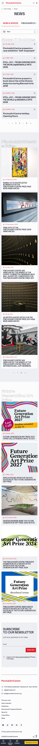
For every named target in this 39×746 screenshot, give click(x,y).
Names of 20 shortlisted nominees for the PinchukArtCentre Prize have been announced (17, 185)
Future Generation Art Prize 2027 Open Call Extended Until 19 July (19, 438)
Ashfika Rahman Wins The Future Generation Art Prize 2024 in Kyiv (19, 522)
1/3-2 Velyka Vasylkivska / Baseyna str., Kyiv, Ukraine (20, 687)
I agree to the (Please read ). (20, 658)
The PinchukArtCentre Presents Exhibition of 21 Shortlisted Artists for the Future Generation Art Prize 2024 (18, 565)
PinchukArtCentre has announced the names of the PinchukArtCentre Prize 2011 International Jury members (17, 363)
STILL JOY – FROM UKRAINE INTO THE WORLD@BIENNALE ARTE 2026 (19, 64)
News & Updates (10, 23)
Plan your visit (6, 700)
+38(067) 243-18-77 (9, 690)
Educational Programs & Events (12, 709)
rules (11, 659)
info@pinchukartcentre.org (12, 693)
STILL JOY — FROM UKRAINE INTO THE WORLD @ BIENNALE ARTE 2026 (19, 100)
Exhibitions (5, 706)
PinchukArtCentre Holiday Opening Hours (16, 115)
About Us (4, 712)
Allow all (8, 739)
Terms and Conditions (23, 657)
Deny (18, 739)
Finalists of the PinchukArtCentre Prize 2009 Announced (17, 229)
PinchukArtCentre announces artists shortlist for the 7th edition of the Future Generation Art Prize (19, 609)
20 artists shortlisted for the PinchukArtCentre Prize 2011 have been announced (19, 319)
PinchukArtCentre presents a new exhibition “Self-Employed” (19, 49)
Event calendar (6, 703)
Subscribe (30, 650)
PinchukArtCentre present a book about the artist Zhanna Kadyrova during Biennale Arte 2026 (18, 82)
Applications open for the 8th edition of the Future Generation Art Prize (19, 480)
